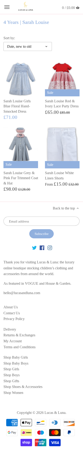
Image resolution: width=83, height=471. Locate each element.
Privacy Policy (14, 319)
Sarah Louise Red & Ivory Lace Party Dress (62, 103)
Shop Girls (11, 369)
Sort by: (9, 38)
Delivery (9, 329)
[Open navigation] (6, 7)
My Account (12, 341)
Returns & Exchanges (19, 335)
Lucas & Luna (54, 413)
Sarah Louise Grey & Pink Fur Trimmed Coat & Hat (20, 178)
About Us (10, 307)
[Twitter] (34, 247)
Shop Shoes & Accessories (22, 387)
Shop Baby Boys (15, 363)
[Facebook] (42, 247)
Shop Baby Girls (15, 357)
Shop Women (13, 393)
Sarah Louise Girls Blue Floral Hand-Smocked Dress (17, 106)
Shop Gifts (11, 381)
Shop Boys (11, 375)
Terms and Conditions (19, 347)
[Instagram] (49, 247)
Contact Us (11, 313)
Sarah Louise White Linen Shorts (59, 175)
